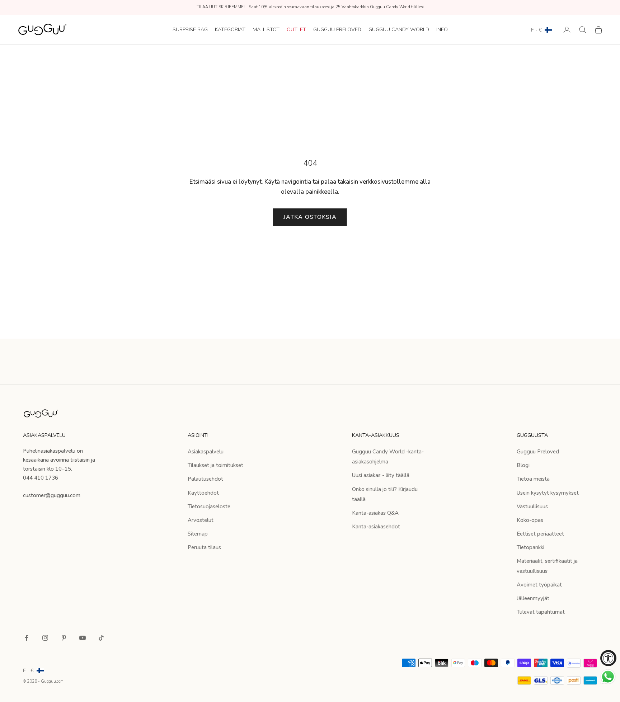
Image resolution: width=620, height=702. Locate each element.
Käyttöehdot (203, 492)
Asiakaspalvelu (206, 451)
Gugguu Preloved (337, 29)
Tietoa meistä (533, 478)
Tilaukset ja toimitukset (215, 465)
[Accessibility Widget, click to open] (608, 658)
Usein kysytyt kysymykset (548, 492)
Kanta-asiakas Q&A (375, 513)
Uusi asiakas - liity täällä (380, 475)
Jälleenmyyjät (533, 598)
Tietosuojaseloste (209, 506)
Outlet (296, 29)
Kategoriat (230, 29)
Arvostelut (200, 520)
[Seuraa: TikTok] (101, 637)
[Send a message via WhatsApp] (608, 676)
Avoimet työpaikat (539, 584)
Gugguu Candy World (398, 29)
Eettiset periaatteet (540, 533)
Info (442, 29)
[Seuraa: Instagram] (45, 637)
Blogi (523, 465)
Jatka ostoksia (310, 217)
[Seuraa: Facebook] (26, 637)
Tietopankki (530, 547)
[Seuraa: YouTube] (82, 637)
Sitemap (198, 533)
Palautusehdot (205, 478)
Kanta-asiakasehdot (376, 526)
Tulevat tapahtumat (541, 612)
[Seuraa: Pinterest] (63, 637)
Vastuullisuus (532, 506)
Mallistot (266, 29)
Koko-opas (530, 520)
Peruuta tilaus (204, 547)
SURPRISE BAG (190, 29)
